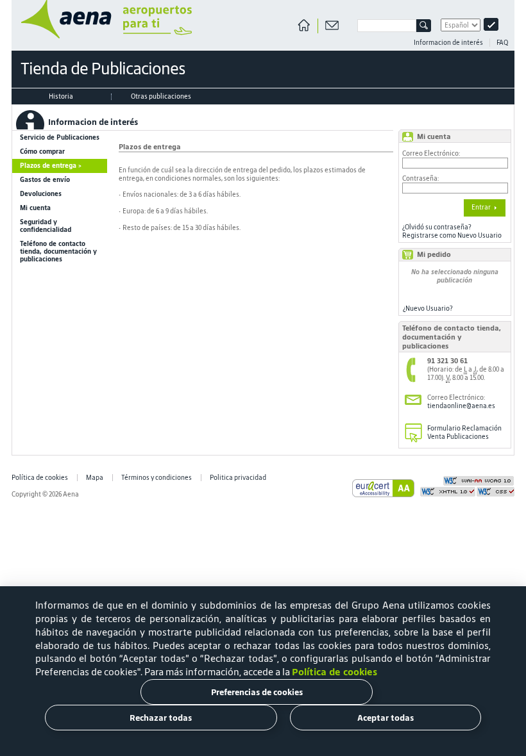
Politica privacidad (238, 477)
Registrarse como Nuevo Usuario (452, 235)
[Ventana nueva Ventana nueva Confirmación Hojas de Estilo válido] (495, 494)
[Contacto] (332, 26)
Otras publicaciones (161, 96)
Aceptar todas (385, 717)
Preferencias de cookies (257, 692)
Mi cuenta (35, 208)
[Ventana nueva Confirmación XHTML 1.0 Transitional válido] (447, 494)
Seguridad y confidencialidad (45, 226)
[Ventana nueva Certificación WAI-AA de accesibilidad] (478, 484)
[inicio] (102, 36)
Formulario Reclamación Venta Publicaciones (464, 432)
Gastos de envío (45, 180)
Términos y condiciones (156, 477)
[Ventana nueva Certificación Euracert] (383, 495)
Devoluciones (41, 194)
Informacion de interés (448, 42)
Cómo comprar (42, 151)
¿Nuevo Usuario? (428, 308)
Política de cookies (40, 477)
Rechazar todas (161, 717)
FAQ (502, 42)
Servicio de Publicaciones (59, 137)
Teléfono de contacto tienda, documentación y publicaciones (58, 251)
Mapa (94, 477)
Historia (61, 96)
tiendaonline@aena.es (461, 406)
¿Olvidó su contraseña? (436, 227)
